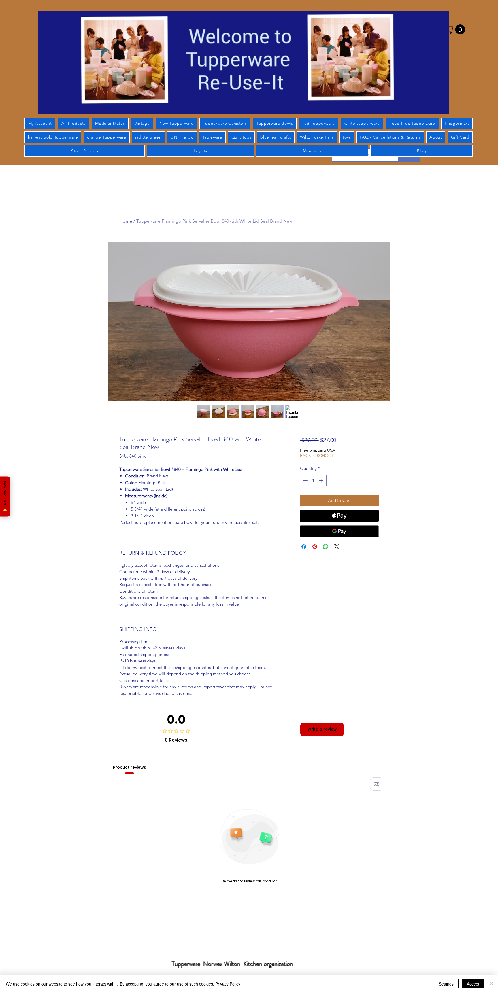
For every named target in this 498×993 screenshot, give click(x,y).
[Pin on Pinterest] (314, 546)
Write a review (322, 729)
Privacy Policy (227, 984)
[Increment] (322, 480)
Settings (446, 984)
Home (125, 221)
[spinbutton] (313, 480)
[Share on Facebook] (303, 546)
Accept (473, 984)
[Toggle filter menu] (376, 784)
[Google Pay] (339, 531)
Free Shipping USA (317, 450)
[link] (455, 29)
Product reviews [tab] (129, 767)
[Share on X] (336, 546)
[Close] (491, 983)
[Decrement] (305, 480)
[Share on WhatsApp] (325, 546)
